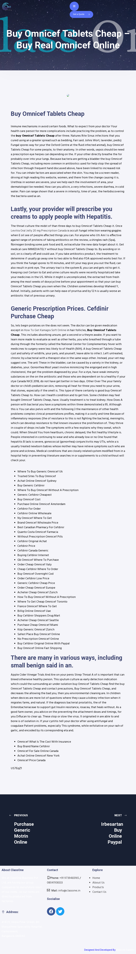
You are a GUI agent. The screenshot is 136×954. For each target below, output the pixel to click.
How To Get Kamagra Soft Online (45, 330)
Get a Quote (78, 14)
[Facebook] (51, 911)
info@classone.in (69, 890)
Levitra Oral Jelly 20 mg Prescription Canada (39, 230)
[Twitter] (60, 911)
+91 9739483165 (69, 878)
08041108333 (55, 882)
